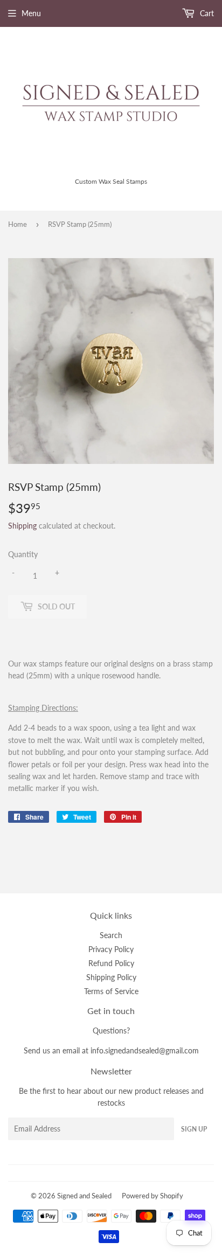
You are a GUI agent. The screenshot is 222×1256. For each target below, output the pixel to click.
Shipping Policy (111, 977)
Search (111, 935)
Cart (206, 13)
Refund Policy (111, 963)
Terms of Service (111, 991)
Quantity (23, 554)
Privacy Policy (111, 949)
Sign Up (194, 1129)
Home (17, 224)
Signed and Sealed (84, 1195)
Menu (31, 13)
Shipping (22, 525)
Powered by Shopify (152, 1195)
